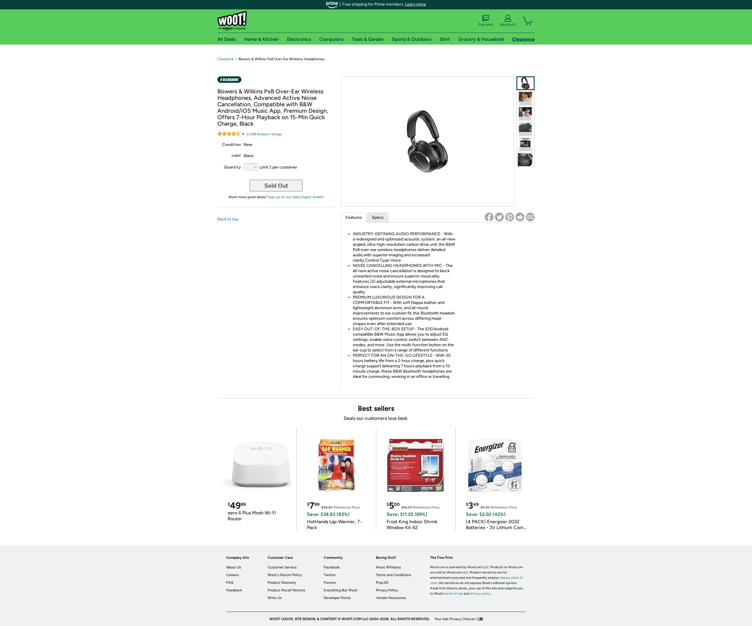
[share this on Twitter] (499, 217)
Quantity (232, 167)
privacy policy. (480, 593)
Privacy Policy (387, 590)
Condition (231, 144)
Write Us (275, 598)
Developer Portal (337, 598)
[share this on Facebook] (489, 217)
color (236, 155)
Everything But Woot (340, 590)
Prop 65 (382, 582)
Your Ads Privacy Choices (454, 619)
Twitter (330, 575)
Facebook (332, 567)
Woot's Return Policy (285, 575)
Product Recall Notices (286, 590)
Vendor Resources (391, 598)
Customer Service (282, 567)
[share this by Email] (530, 217)
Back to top (227, 219)
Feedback (234, 590)
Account (508, 24)
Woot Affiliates (388, 567)
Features (353, 217)
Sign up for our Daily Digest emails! (296, 197)
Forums (486, 24)
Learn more (415, 4)
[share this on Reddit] (520, 217)
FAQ (229, 582)
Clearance (225, 59)
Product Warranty (282, 582)
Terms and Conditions (393, 575)
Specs (378, 217)
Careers (232, 575)
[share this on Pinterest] (509, 217)
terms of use (454, 593)
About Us (233, 567)
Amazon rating (264, 134)
